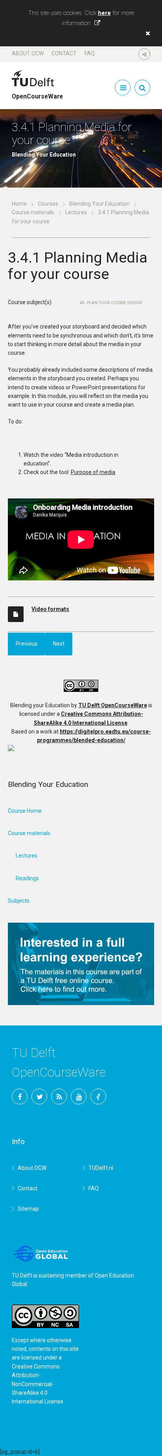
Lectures (76, 212)
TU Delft (98, 1096)
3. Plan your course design (112, 302)
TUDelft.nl (100, 1168)
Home (19, 204)
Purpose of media (93, 472)
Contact (64, 53)
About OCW (28, 53)
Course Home (25, 811)
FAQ (90, 53)
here (104, 12)
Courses (48, 204)
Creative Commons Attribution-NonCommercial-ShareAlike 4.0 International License (37, 1384)
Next (58, 643)
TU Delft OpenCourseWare (112, 705)
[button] (146, 33)
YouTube (79, 1096)
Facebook (20, 1096)
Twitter (39, 1096)
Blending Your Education (99, 204)
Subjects (18, 901)
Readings (27, 878)
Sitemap (28, 1209)
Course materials (33, 212)
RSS (59, 1096)
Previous (26, 643)
